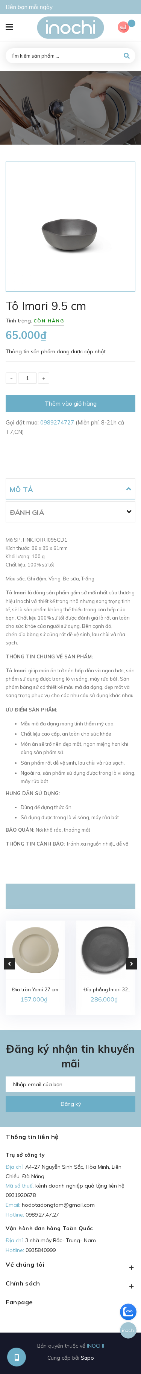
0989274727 (58, 422)
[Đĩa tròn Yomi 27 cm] (35, 950)
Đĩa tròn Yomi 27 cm (35, 989)
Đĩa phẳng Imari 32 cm (105, 990)
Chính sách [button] (23, 1283)
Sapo (87, 1357)
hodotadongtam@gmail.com (58, 1204)
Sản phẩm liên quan (71, 896)
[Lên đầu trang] (123, 1355)
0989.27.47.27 (42, 1214)
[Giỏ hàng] (126, 28)
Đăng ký (71, 1104)
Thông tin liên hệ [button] (32, 1136)
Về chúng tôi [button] (25, 1264)
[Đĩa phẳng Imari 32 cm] (106, 950)
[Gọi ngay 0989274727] (16, 1357)
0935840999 (41, 1250)
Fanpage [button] (19, 1302)
